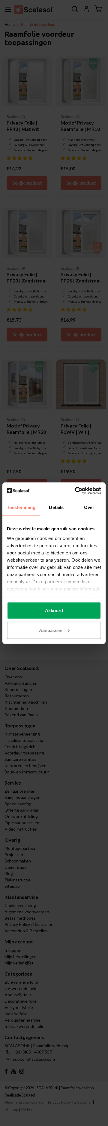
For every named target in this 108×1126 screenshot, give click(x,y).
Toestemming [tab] (21, 507)
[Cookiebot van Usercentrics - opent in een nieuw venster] (76, 491)
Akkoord (54, 610)
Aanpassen (50, 630)
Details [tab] (56, 507)
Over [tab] (89, 507)
